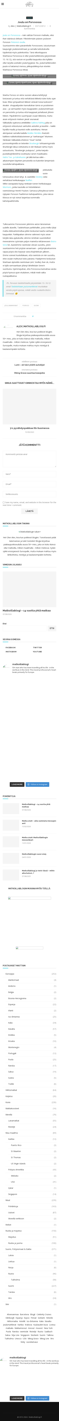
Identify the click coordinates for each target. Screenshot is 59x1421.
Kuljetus (30, 1096)
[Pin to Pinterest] (43, 316)
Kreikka (32, 1035)
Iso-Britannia (32, 1016)
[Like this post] (35, 316)
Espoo (27, 1318)
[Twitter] (28, 1407)
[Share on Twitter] (40, 316)
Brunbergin (34, 143)
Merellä (30, 1114)
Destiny (39, 177)
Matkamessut (21, 1328)
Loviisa (52, 1324)
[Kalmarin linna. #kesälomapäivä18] (29, 778)
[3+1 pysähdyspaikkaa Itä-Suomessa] (29, 406)
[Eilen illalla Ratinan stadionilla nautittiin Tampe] (29, 696)
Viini (30, 1304)
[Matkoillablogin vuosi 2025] (11, 858)
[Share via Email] (46, 316)
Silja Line (15, 1335)
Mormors (7, 187)
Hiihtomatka (12, 1321)
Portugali (32, 1053)
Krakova (28, 1324)
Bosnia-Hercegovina (32, 998)
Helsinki (49, 1318)
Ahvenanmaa (13, 1314)
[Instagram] (31, 1407)
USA (33, 1181)
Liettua (32, 1261)
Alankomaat (32, 980)
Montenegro (32, 1047)
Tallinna (50, 1335)
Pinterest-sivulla (18, 42)
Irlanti (32, 1010)
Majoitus (32, 1237)
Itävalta (32, 1029)
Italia (32, 1022)
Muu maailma (30, 1133)
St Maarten (33, 1151)
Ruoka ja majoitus (30, 1230)
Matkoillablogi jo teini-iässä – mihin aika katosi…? (38, 872)
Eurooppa (30, 973)
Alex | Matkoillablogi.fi (21, 26)
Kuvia (30, 1102)
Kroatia (32, 1041)
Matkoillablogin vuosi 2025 (34, 854)
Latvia (32, 1255)
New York (48, 1328)
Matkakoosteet (30, 1108)
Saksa (32, 1071)
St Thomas (33, 1157)
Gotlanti (41, 1318)
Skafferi (28, 180)
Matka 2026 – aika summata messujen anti (39, 822)
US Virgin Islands (33, 1163)
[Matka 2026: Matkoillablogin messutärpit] (11, 841)
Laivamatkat (32, 1120)
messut (31, 1328)
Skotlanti (34, 1335)
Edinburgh (10, 1318)
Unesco (18, 1338)
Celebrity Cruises (44, 1314)
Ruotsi (32, 1273)
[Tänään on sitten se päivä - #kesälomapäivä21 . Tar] (29, 738)
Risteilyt (32, 1127)
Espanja (32, 1004)
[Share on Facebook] (38, 316)
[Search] (56, 4)
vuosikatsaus (32, 1342)
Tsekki (32, 1084)
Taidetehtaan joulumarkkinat (24, 286)
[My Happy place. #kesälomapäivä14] (29, 1375)
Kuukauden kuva (40, 1324)
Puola (32, 1059)
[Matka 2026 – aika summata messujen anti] (11, 825)
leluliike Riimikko (34, 133)
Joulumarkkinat (11, 305)
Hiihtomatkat (30, 1090)
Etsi (4, 623)
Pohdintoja (32, 1206)
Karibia (32, 1139)
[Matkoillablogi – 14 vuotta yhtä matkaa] (29, 589)
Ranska (32, 1065)
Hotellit (22, 1321)
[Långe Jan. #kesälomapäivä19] (29, 774)
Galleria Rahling (38, 122)
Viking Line (44, 1338)
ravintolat (24, 1331)
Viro (32, 1298)
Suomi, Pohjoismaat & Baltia (30, 1249)
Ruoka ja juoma (32, 1243)
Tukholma (33, 1279)
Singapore (32, 1194)
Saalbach (48, 1331)
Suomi (36, 305)
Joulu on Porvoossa (11, 35)
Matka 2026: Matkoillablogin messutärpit (35, 838)
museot (39, 1328)
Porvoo (26, 305)
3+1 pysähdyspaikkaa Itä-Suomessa (29, 428)
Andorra (32, 986)
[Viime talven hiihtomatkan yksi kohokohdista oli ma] (29, 680)
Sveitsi (32, 1078)
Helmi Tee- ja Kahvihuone (14, 157)
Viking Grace (33, 1338)
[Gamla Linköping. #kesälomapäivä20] (29, 770)
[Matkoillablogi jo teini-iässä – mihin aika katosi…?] (11, 874)
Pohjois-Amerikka (32, 1169)
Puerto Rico (33, 1145)
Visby (23, 1342)
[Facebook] (24, 1407)
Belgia (32, 992)
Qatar (32, 1188)
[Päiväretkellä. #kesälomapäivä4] (29, 1371)
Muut (30, 1200)
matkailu (9, 1328)
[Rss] (35, 1407)
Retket (30, 1224)
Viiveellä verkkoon (32, 1218)
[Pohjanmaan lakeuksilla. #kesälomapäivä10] (29, 1383)
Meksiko (33, 1175)
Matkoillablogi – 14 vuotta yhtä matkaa (27, 610)
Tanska (32, 1292)
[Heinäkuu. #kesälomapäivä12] (29, 1379)
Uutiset (32, 1212)
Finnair (34, 1318)
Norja (32, 1267)
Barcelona (24, 1314)
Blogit (32, 1314)
